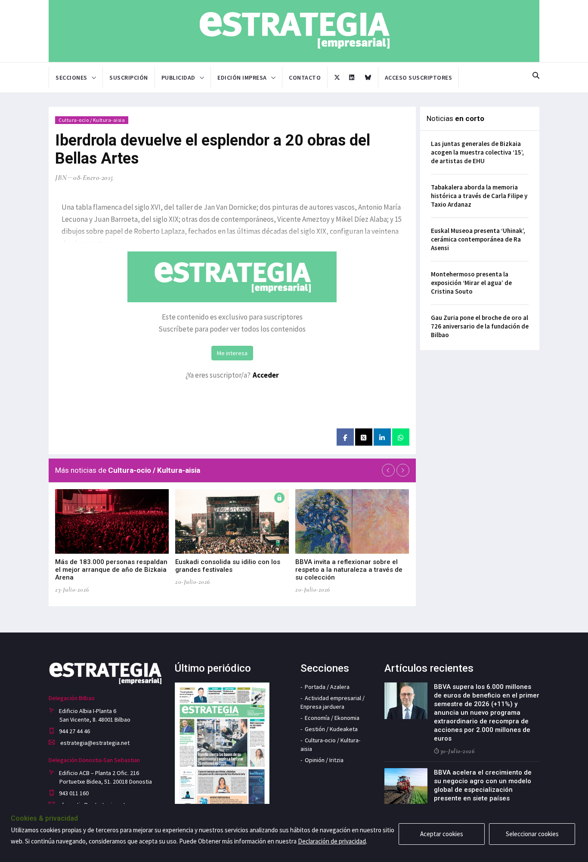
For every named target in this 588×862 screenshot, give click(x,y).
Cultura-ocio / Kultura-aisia (92, 120)
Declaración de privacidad (332, 841)
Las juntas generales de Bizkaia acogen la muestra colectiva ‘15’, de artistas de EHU (477, 152)
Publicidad (178, 77)
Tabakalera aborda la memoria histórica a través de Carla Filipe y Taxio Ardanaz (479, 195)
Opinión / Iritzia (324, 760)
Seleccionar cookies (532, 834)
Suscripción (128, 77)
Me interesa (232, 353)
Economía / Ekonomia (332, 718)
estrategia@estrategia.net (94, 743)
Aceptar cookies (441, 834)
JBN (61, 177)
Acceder (266, 375)
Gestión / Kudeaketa (331, 729)
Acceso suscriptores (418, 77)
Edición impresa (242, 77)
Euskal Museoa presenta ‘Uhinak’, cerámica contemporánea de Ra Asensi (478, 239)
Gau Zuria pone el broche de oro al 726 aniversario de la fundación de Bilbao (480, 326)
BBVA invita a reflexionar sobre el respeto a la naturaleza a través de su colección (348, 569)
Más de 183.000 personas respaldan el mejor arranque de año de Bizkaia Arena (111, 569)
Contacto (305, 77)
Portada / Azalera (327, 687)
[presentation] (388, 470)
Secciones (71, 77)
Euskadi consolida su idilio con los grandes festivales (227, 566)
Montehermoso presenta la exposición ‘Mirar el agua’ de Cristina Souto (471, 282)
